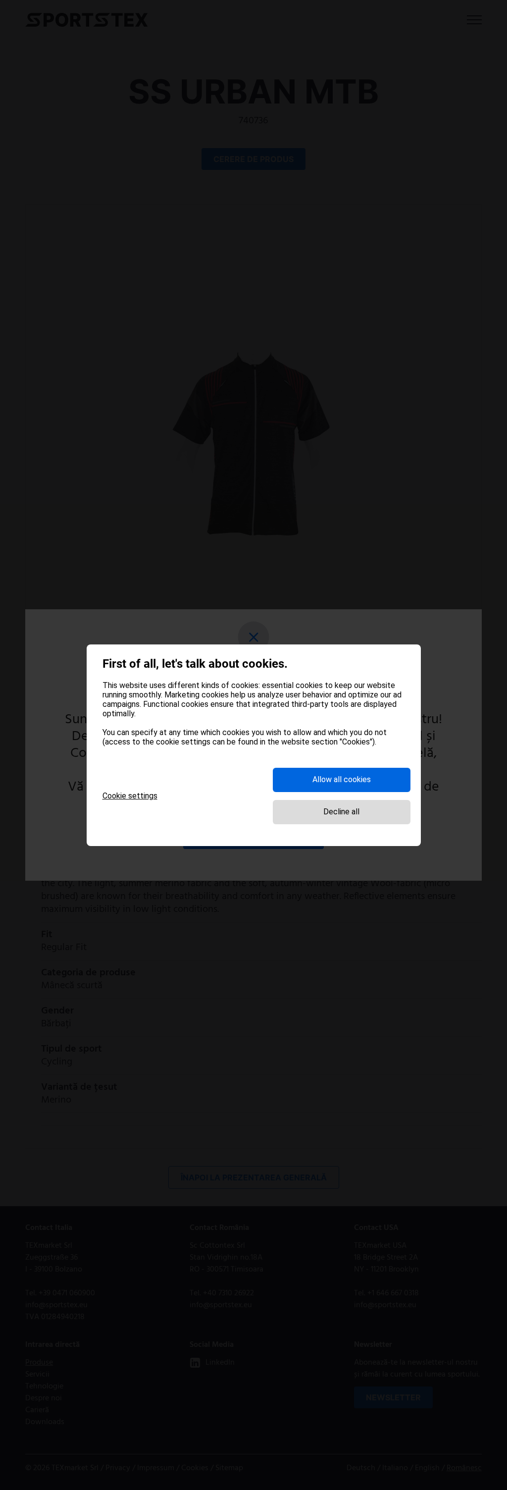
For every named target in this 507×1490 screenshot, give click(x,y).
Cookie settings (129, 795)
